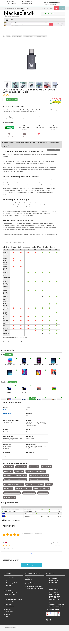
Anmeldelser (18, 146)
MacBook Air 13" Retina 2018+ (23, 488)
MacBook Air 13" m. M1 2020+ (41, 488)
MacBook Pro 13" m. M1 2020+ (12, 493)
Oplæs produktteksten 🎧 (54, 149)
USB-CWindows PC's (9, 497)
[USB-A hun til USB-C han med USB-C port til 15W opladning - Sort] (7, 87)
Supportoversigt (9, 611)
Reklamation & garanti (11, 601)
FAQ (7, 580)
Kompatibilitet (20, 142)
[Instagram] (50, 620)
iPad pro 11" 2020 (34, 467)
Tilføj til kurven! (13, 99)
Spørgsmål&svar (7, 146)
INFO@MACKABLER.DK (27, 1)
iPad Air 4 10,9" (8, 471)
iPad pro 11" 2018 (8, 467)
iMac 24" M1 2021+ (43, 493)
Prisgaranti (8, 609)
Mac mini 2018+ (8, 488)
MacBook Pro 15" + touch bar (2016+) (39, 480)
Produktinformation (31, 142)
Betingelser (8, 585)
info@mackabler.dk (54, 609)
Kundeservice (11, 1)
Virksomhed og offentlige (12, 583)
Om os (7, 587)
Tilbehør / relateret (54, 142)
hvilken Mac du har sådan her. (16, 242)
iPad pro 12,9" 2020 (46, 467)
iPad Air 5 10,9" (19, 471)
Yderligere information (8, 142)
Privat (56, 8)
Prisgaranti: (7, 413)
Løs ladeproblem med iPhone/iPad (14, 599)
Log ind (43, 8)
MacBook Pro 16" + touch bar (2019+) (13, 484)
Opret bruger (50, 8)
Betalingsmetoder (10, 606)
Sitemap (8, 614)
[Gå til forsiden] (4, 36)
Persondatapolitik (10, 578)
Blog (7, 616)
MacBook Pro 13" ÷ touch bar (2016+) (36, 471)
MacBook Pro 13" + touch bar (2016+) (39, 475)
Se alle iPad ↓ (8, 354)
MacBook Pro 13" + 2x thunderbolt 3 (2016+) (15, 475)
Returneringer (9, 604)
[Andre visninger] (57, 85)
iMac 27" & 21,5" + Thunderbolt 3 (34, 484)
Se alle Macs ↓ (13, 382)
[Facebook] (47, 620)
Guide (7, 597)
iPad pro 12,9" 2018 (21, 467)
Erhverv (62, 8)
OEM (4, 409)
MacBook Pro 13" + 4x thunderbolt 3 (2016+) (15, 480)
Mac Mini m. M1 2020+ (29, 493)
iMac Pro (49, 484)
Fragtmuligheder (43, 142)
